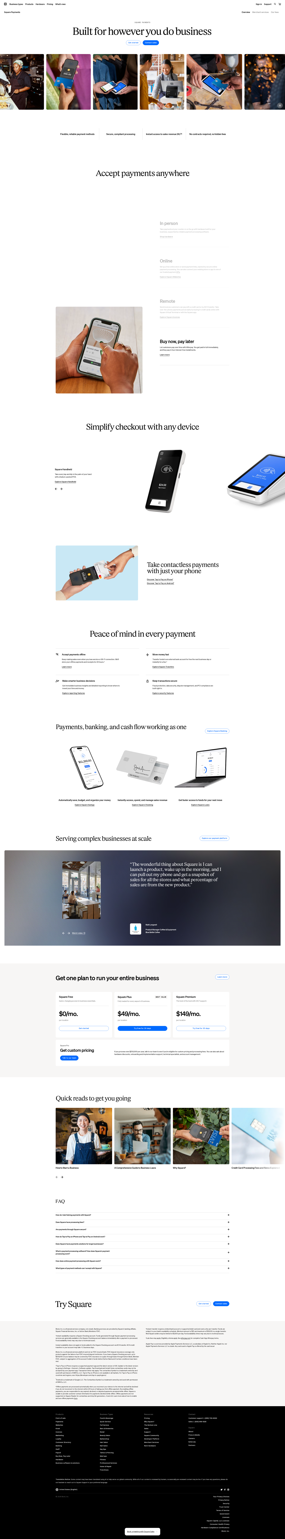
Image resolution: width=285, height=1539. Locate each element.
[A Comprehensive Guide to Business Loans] (142, 1138)
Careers (191, 1438)
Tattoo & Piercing (107, 1453)
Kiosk (58, 1428)
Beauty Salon (105, 1435)
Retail (102, 1432)
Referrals (192, 1442)
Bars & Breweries (106, 1428)
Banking (59, 1446)
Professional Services (108, 1463)
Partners (191, 1445)
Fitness (103, 1459)
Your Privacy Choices (221, 1497)
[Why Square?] (201, 1138)
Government (224, 1514)
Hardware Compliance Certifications (215, 1528)
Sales (146, 1428)
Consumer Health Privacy (219, 1524)
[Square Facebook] (225, 1489)
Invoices (59, 1432)
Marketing (60, 1435)
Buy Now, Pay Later (63, 1456)
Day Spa (103, 1449)
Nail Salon (104, 1446)
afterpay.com (185, 1338)
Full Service (104, 1425)
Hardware (59, 1459)
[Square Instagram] (228, 1489)
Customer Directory (63, 1442)
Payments (59, 1422)
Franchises (104, 1470)
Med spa (103, 1456)
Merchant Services (151, 1442)
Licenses (225, 1517)
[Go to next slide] (61, 489)
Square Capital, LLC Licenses (218, 1521)
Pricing (147, 1418)
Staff (58, 1449)
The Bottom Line (150, 1425)
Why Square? (149, 1422)
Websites (59, 1425)
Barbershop (104, 1439)
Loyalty (58, 1439)
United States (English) (67, 1489)
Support (147, 1432)
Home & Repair (105, 1466)
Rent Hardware (150, 1446)
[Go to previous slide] (56, 489)
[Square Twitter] (221, 1489)
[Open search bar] (275, 4)
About (190, 1431)
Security (226, 1503)
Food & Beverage (106, 1418)
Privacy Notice (223, 1500)
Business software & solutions (68, 1463)
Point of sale (61, 1418)
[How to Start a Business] (84, 1138)
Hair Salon (104, 1442)
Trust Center (224, 1507)
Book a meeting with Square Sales (140, 1531)
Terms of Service (222, 1510)
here (75, 1398)
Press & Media (194, 1435)
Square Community (151, 1435)
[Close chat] (157, 1532)
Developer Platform (151, 1439)
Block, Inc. (225, 1531)
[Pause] (280, 105)
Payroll (58, 1453)
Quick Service (105, 1422)
